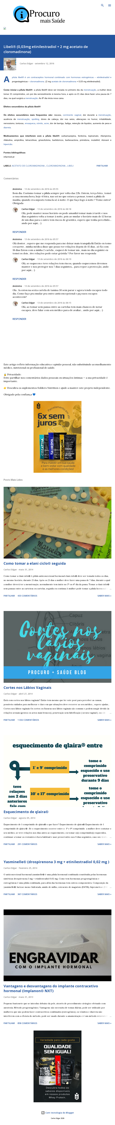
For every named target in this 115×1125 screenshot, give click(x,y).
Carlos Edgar (28, 209)
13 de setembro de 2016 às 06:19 (54, 259)
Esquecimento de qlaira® (26, 811)
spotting (35, 119)
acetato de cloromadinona (64, 81)
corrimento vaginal (72, 115)
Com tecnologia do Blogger (59, 1112)
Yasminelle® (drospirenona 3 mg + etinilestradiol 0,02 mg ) (56, 861)
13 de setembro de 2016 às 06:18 (54, 209)
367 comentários (27, 894)
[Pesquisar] (102, 5)
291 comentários (27, 844)
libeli (70, 165)
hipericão (8, 144)
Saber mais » (104, 595)
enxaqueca (30, 123)
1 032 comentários (28, 719)
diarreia (7, 127)
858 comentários (27, 1023)
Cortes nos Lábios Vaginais (27, 687)
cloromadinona (37, 81)
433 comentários (27, 595)
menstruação (90, 90)
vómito (40, 123)
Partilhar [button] (102, 165)
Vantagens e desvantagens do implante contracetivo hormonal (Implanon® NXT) (51, 988)
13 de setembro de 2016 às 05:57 (41, 239)
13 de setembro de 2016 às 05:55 (41, 189)
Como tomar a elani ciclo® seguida (35, 563)
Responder (19, 232)
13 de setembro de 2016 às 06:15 (54, 302)
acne (46, 123)
